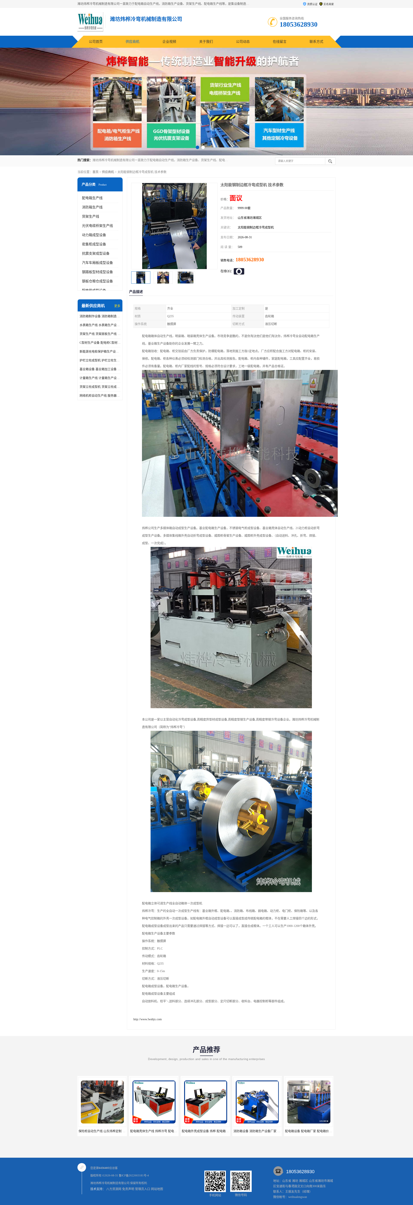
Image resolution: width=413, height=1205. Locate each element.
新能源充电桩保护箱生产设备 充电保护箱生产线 (100, 351)
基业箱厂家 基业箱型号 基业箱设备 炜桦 (307, 1131)
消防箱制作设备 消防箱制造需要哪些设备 (100, 316)
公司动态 (243, 41)
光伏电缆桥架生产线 (97, 226)
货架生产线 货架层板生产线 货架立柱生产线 (100, 333)
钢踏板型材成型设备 (97, 272)
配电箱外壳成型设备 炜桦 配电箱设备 (150, 1131)
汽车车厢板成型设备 (97, 263)
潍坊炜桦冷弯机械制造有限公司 (109, 1183)
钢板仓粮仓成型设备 (97, 281)
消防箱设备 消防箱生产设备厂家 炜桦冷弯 (205, 1131)
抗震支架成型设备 (95, 253)
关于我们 (206, 41)
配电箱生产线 (92, 198)
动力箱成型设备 (94, 235)
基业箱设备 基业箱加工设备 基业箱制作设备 (100, 369)
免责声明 (128, 1189)
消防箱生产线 (92, 207)
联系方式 (316, 41)
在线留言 (280, 41)
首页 (95, 172)
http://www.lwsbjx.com (147, 1019)
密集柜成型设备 (94, 244)
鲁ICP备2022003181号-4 (134, 1175)
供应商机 (132, 41)
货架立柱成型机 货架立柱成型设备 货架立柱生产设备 (100, 386)
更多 (117, 306)
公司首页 (96, 41)
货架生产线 (90, 216)
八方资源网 (113, 1189)
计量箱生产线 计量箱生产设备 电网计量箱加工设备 (100, 378)
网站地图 (157, 1189)
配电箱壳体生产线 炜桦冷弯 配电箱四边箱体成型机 (108, 1131)
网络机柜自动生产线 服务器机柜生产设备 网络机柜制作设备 (100, 395)
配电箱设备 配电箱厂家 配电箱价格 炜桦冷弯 (258, 1131)
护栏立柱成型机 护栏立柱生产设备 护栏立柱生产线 (100, 360)
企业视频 (169, 41)
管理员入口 (142, 1189)
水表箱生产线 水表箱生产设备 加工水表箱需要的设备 (100, 325)
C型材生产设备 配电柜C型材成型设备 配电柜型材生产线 (100, 342)
